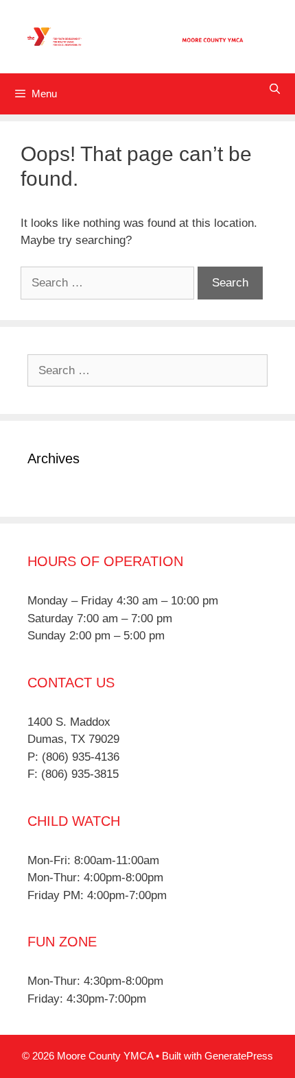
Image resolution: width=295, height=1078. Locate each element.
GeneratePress (238, 1056)
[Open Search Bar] (275, 88)
